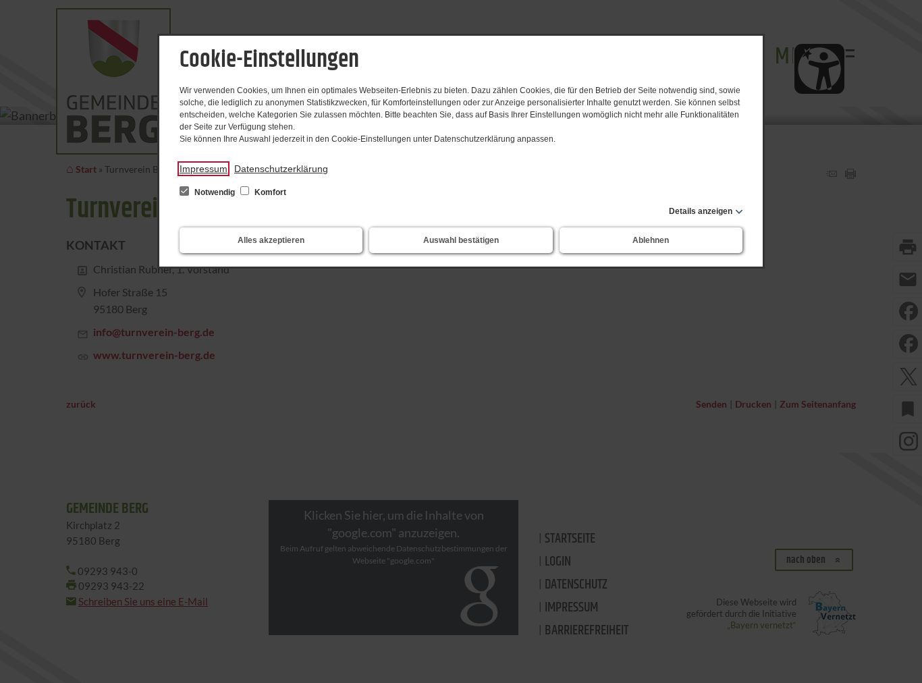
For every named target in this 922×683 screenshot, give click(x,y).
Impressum (203, 168)
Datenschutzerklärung (281, 168)
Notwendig (214, 192)
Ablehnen (650, 240)
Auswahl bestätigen (461, 240)
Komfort (269, 192)
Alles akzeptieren (271, 240)
